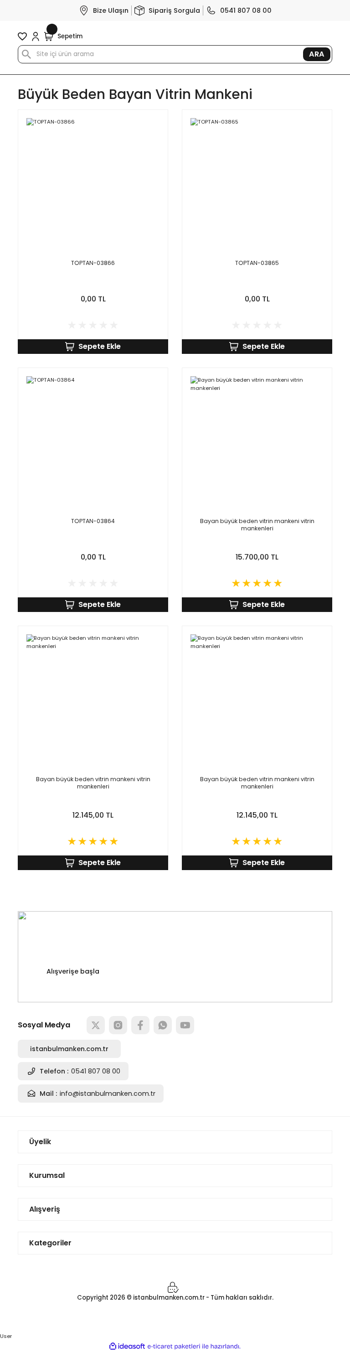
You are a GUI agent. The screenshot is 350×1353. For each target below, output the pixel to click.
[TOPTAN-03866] (93, 184)
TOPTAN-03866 (93, 263)
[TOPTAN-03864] (93, 442)
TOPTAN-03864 (93, 521)
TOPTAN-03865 (257, 263)
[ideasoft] (127, 1347)
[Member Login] (35, 36)
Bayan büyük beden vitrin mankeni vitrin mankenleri (257, 525)
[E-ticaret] (174, 1346)
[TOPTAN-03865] (257, 184)
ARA (316, 54)
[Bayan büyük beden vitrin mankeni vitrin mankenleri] (257, 442)
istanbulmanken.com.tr (69, 1048)
